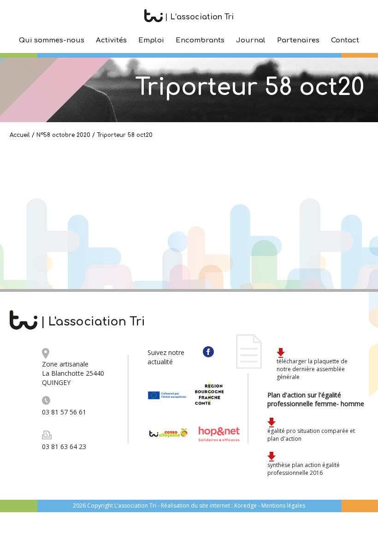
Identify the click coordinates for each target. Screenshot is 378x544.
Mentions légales (283, 505)
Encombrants (200, 40)
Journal (251, 40)
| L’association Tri (198, 17)
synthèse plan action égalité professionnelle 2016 (303, 469)
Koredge (245, 505)
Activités (111, 40)
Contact (345, 40)
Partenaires (298, 40)
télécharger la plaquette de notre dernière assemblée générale (312, 369)
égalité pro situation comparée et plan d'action (311, 435)
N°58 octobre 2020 (63, 135)
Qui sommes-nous (51, 40)
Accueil (20, 135)
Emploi (151, 40)
